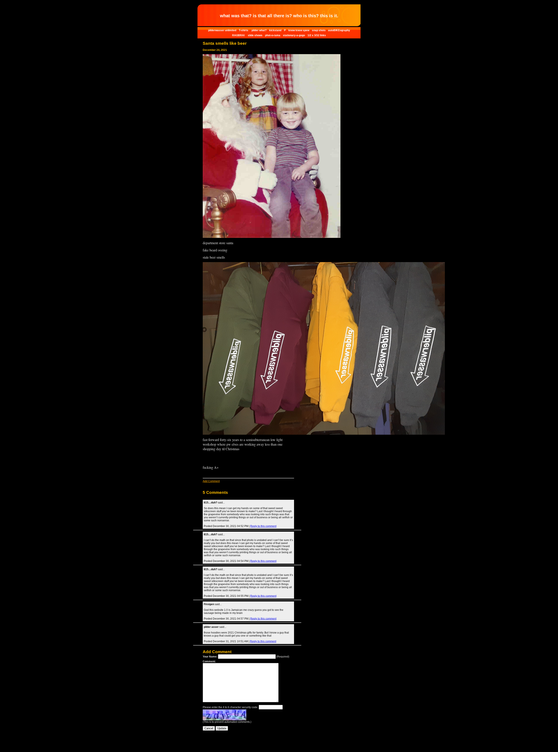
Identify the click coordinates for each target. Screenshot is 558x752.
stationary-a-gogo (294, 35)
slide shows (255, 35)
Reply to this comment (263, 526)
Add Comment (211, 481)
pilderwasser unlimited (222, 30)
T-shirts (244, 30)
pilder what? (259, 30)
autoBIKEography (339, 30)
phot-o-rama (272, 35)
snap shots (319, 30)
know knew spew (298, 30)
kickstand (275, 30)
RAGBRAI (238, 35)
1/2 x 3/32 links (317, 35)
